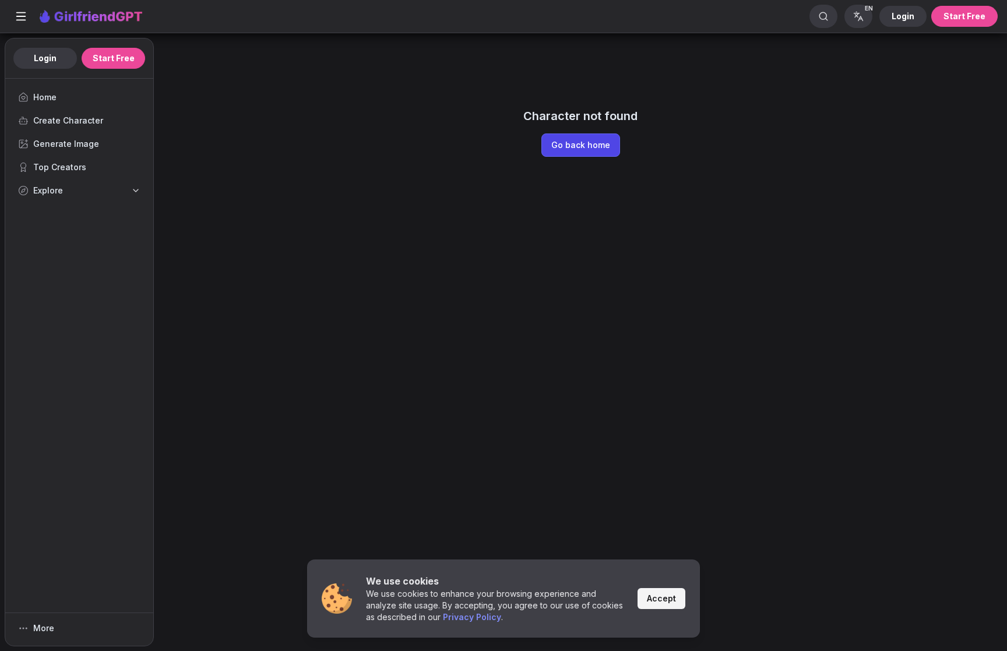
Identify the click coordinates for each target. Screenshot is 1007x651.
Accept (661, 598)
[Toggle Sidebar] (21, 16)
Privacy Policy (472, 617)
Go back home (580, 145)
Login (903, 16)
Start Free (964, 16)
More (43, 628)
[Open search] (823, 16)
